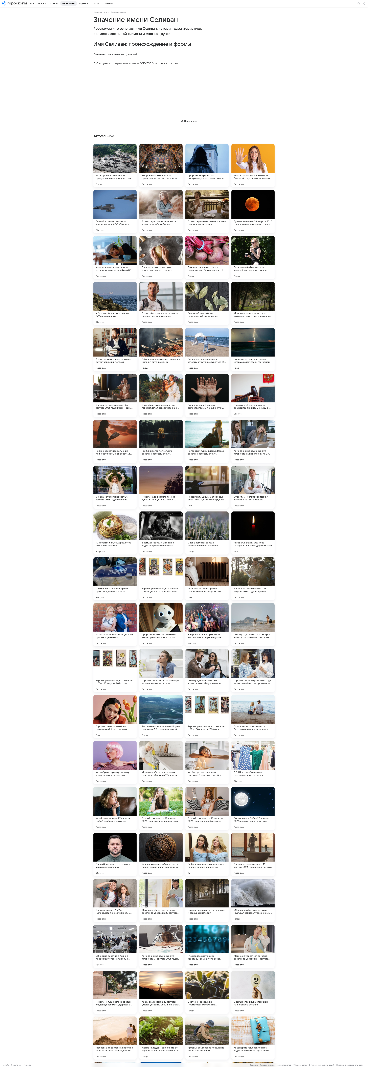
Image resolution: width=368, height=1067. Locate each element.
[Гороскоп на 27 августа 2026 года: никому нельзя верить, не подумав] (161, 670)
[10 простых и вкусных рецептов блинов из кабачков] (115, 533)
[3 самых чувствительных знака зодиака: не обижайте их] (161, 211)
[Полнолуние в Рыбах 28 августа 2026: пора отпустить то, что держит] (253, 808)
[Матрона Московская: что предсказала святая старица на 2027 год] (161, 165)
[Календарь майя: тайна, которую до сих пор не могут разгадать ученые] (161, 854)
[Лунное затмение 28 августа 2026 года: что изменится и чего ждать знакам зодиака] (253, 211)
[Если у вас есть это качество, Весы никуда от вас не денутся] (253, 716)
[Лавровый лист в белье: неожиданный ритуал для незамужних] (207, 303)
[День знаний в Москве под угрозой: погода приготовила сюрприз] (253, 257)
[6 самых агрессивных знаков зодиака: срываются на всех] (161, 533)
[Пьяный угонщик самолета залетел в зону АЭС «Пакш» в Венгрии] (115, 211)
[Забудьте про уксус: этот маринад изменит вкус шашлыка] (161, 349)
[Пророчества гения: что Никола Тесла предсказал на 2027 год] (161, 624)
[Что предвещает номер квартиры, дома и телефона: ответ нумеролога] (207, 946)
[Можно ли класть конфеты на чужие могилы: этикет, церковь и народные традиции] (253, 303)
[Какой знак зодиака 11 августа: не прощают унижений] (115, 624)
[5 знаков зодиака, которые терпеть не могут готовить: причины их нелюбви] (161, 257)
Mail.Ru (6, 1065)
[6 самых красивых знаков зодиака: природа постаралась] (207, 211)
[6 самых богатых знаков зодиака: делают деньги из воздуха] (161, 303)
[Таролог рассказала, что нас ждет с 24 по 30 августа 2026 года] (207, 716)
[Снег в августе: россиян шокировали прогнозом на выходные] (207, 533)
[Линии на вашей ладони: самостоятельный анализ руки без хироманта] (207, 395)
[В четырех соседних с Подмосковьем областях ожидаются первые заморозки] (207, 992)
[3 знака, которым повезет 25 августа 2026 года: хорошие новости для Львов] (115, 487)
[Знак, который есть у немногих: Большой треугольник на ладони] (253, 165)
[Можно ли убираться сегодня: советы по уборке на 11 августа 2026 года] (253, 946)
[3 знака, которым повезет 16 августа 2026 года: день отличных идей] (253, 854)
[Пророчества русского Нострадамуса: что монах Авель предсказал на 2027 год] (207, 165)
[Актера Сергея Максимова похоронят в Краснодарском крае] (253, 533)
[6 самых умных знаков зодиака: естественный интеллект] (115, 349)
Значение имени (118, 12)
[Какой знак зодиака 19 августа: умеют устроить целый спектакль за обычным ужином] (161, 992)
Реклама (27, 1065)
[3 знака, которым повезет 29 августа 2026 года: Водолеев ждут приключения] (253, 578)
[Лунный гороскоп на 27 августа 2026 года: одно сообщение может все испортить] (207, 808)
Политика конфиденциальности (349, 1065)
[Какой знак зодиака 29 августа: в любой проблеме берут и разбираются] (115, 808)
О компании (16, 1065)
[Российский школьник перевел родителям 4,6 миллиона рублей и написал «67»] (207, 487)
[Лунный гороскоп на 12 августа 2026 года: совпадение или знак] (161, 808)
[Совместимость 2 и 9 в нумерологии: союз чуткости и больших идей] (115, 900)
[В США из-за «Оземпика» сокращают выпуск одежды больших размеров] (253, 762)
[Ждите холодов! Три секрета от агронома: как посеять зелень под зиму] (161, 1038)
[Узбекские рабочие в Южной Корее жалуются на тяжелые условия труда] (115, 946)
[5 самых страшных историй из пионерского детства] (253, 992)
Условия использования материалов (275, 1065)
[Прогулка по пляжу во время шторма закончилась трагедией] (253, 349)
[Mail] (4, 3)
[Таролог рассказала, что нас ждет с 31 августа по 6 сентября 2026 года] (161, 578)
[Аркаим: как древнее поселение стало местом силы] (207, 1038)
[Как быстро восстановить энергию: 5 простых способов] (207, 762)
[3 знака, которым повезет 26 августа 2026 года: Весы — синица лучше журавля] (115, 395)
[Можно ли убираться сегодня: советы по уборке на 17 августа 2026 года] (161, 762)
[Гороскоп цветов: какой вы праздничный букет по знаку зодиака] (115, 716)
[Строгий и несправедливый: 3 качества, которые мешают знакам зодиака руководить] (253, 487)
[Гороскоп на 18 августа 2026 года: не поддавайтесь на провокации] (253, 670)
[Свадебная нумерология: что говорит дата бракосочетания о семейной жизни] (161, 395)
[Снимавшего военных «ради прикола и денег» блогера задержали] (115, 578)
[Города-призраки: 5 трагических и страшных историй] (207, 900)
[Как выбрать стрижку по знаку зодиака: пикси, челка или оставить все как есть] (115, 762)
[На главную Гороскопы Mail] (16, 3)
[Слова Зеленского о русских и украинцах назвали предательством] (115, 854)
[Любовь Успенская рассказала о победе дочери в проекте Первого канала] (207, 854)
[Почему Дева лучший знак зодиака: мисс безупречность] (207, 670)
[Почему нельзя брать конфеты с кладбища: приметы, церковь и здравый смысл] (115, 992)
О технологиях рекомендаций (321, 1065)
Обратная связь (300, 1065)
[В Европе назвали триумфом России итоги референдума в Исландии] (207, 624)
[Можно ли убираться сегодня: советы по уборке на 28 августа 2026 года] (161, 900)
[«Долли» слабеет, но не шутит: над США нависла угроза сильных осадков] (253, 900)
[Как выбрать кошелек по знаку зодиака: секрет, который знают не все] (253, 1038)
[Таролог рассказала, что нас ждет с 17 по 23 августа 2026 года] (115, 670)
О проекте (254, 1065)
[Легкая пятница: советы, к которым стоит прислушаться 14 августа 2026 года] (207, 349)
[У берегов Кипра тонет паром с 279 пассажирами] (115, 303)
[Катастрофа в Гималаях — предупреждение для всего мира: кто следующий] (115, 165)
